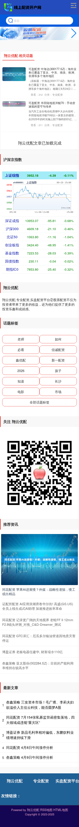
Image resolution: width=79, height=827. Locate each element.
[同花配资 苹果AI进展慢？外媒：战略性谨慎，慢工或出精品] (39, 559)
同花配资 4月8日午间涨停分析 (29, 747)
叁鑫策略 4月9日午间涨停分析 (29, 757)
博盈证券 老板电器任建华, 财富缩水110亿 (32, 651)
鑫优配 (21, 360)
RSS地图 (46, 810)
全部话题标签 (39, 402)
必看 (21, 349)
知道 (21, 381)
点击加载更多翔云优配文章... (39, 143)
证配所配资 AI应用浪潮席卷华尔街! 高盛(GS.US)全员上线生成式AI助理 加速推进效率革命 (37, 606)
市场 (58, 391)
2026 (20, 370)
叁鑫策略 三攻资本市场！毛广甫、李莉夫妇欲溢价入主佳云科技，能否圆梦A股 (40, 705)
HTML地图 (60, 810)
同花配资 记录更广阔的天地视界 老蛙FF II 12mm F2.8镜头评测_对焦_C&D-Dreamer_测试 (37, 622)
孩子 (58, 370)
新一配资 (58, 360)
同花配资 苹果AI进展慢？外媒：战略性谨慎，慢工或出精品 (38, 591)
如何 (58, 339)
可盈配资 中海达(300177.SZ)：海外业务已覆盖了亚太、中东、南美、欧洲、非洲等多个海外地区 (53, 72)
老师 (21, 339)
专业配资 (41, 781)
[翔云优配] (23, 7)
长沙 (58, 381)
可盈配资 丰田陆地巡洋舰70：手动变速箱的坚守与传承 (52, 104)
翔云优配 (15, 781)
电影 (21, 391)
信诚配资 (58, 349)
